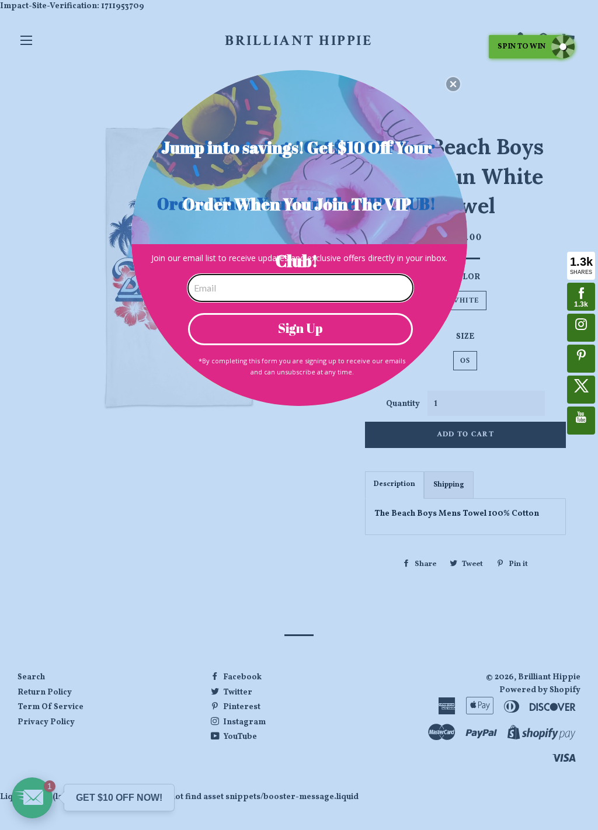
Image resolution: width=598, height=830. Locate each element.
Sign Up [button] (300, 328)
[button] (453, 84)
